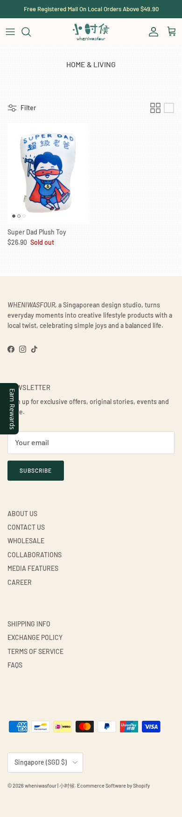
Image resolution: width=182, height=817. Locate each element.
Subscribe (36, 470)
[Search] (31, 31)
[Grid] (155, 108)
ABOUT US (22, 514)
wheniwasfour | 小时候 (50, 785)
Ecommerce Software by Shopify (113, 785)
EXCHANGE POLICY (35, 637)
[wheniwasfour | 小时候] (91, 32)
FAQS (14, 665)
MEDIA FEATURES (32, 568)
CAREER (19, 582)
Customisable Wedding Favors (91, 12)
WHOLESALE (25, 541)
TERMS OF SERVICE (35, 651)
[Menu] (10, 31)
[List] (169, 108)
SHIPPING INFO (28, 624)
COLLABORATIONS (34, 555)
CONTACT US (26, 527)
